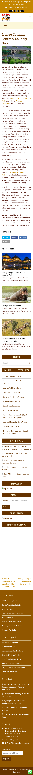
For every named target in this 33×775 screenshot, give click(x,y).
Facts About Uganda (10, 647)
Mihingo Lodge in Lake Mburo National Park (24, 581)
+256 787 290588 (11, 740)
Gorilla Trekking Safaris (12, 376)
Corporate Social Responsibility (14, 668)
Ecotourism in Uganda (11, 401)
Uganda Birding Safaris (12, 392)
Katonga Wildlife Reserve (11, 306)
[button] (6, 237)
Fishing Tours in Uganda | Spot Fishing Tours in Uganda (15, 416)
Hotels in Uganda (8, 617)
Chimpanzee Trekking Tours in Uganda (14, 382)
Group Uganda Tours (11, 426)
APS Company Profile (10, 601)
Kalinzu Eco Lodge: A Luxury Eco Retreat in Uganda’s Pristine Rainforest (15, 687)
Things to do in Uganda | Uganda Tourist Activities (16, 432)
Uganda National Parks (11, 655)
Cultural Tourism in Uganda (13, 397)
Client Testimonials (9, 672)
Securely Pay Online (9, 630)
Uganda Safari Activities (11, 659)
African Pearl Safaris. (16, 770)
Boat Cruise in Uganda (11, 406)
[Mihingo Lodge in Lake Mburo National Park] (16, 261)
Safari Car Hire (7, 609)
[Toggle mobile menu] (30, 17)
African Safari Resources (11, 622)
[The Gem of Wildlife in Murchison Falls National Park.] (16, 327)
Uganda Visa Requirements (12, 613)
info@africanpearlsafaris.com (18, 7)
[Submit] (29, 363)
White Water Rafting (11, 410)
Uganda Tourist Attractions (12, 651)
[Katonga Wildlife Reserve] (16, 294)
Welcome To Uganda (10, 643)
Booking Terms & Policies (12, 626)
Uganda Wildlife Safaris (12, 388)
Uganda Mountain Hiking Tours (15, 422)
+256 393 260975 (18, 4)
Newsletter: (6, 501)
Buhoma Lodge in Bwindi (12, 663)
